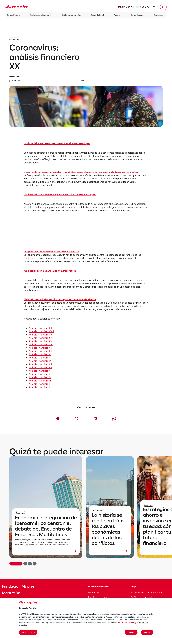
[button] (163, 7)
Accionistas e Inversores (40, 15)
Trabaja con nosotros (98, 597)
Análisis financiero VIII (40, 364)
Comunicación (137, 15)
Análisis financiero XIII (40, 347)
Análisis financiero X (39, 357)
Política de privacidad (141, 597)
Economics (158, 15)
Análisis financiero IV (40, 377)
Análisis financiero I (39, 387)
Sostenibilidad (97, 15)
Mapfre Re (11, 593)
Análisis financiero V (40, 374)
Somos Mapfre (13, 15)
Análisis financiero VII (40, 367)
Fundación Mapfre (18, 586)
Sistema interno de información (146, 592)
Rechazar (131, 632)
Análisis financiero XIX (40, 328)
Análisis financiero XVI (41, 337)
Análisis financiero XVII (41, 334)
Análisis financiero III (40, 380)
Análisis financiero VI (40, 370)
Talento (117, 15)
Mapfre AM (93, 592)
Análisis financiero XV (40, 341)
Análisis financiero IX (40, 360)
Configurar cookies (28, 632)
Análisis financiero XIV (41, 344)
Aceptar (147, 632)
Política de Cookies (126, 622)
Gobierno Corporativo (71, 15)
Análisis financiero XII (40, 351)
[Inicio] (17, 7)
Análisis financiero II (39, 383)
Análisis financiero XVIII (41, 331)
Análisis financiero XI (40, 354)
